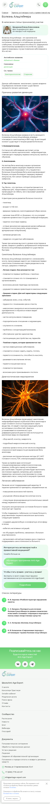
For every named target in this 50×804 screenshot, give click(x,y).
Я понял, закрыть (12, 798)
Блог (4, 725)
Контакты (6, 706)
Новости (5, 722)
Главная (5, 13)
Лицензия (6, 753)
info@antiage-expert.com (15, 777)
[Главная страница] (16, 4)
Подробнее (25, 585)
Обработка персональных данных (16, 747)
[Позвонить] (38, 4)
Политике (12, 787)
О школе (5, 687)
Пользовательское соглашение (15, 744)
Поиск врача (7, 700)
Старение (28, 74)
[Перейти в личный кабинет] (45, 4)
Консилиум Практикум (11, 690)
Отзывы (5, 703)
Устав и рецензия (9, 750)
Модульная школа (9, 697)
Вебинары (6, 728)
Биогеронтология (12, 74)
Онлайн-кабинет (9, 694)
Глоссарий (6, 731)
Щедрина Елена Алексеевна (26, 27)
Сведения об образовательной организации (20, 756)
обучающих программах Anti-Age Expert (23, 561)
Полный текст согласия (11, 793)
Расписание (7, 719)
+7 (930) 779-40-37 (14, 772)
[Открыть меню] (5, 5)
